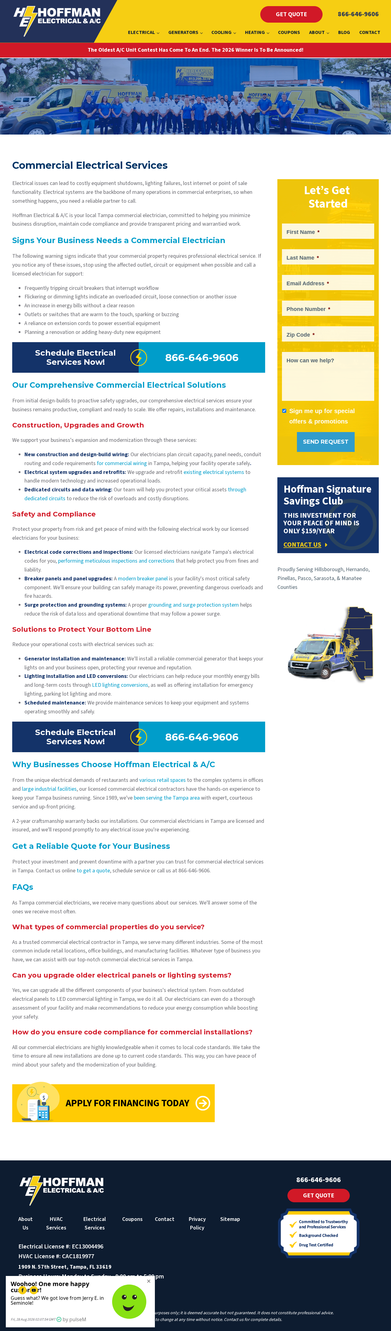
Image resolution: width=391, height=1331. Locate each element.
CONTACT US (302, 544)
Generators (183, 32)
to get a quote (93, 870)
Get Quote (291, 14)
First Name (303, 232)
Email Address (308, 283)
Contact (369, 32)
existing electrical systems (214, 472)
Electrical (141, 32)
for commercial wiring (122, 463)
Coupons (289, 32)
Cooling (221, 32)
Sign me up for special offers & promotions (322, 416)
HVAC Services (56, 1223)
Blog (344, 32)
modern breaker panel (143, 578)
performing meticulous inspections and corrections (116, 561)
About (317, 32)
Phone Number (308, 309)
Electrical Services (94, 1223)
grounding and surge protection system (193, 605)
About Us (25, 1223)
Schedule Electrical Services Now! (75, 357)
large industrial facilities (49, 789)
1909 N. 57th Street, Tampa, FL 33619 (64, 1267)
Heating (255, 32)
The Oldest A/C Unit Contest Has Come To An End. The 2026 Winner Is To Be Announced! (195, 50)
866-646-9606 (358, 14)
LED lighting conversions (120, 685)
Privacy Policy (197, 1223)
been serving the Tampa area (167, 798)
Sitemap (230, 1219)
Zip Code (301, 335)
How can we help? (310, 360)
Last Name (303, 258)
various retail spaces (162, 780)
